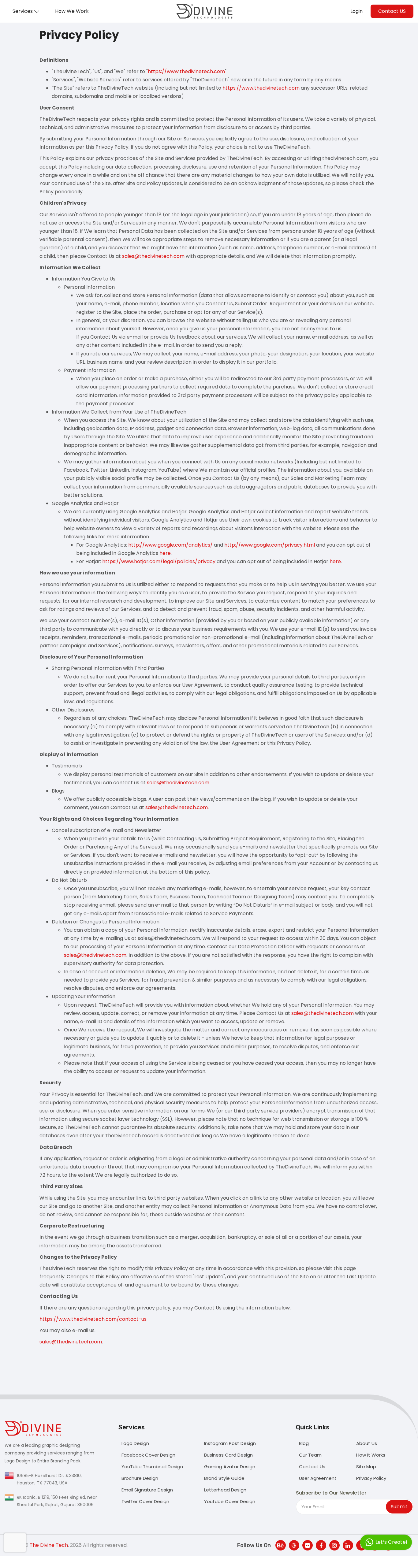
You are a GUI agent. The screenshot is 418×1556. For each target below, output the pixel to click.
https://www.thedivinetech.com (186, 71)
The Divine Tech (49, 1545)
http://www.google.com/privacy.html (269, 544)
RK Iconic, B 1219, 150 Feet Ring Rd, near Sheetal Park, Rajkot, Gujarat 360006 (57, 1501)
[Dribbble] (294, 1545)
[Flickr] (307, 1545)
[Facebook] (321, 1545)
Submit (399, 1506)
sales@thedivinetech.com (153, 256)
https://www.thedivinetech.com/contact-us (93, 1319)
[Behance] (280, 1545)
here (165, 553)
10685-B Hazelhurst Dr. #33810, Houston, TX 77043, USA (49, 1479)
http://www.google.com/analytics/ (170, 544)
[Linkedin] (348, 1545)
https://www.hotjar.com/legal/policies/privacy (158, 561)
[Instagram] (334, 1545)
